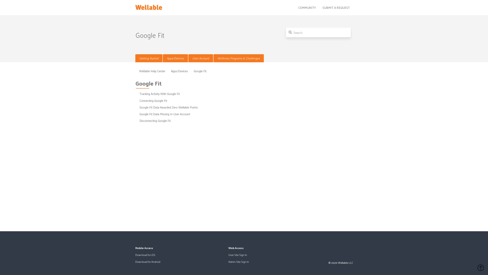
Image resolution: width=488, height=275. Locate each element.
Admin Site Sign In (238, 261)
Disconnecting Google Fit (155, 120)
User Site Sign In (237, 254)
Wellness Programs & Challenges (239, 58)
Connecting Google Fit (153, 100)
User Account (200, 58)
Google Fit (200, 71)
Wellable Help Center (152, 71)
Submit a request (336, 7)
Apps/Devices (175, 58)
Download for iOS (145, 254)
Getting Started (148, 58)
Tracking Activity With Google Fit (160, 93)
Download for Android (147, 261)
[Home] (148, 6)
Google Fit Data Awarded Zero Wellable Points (169, 107)
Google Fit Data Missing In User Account (165, 114)
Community (307, 7)
